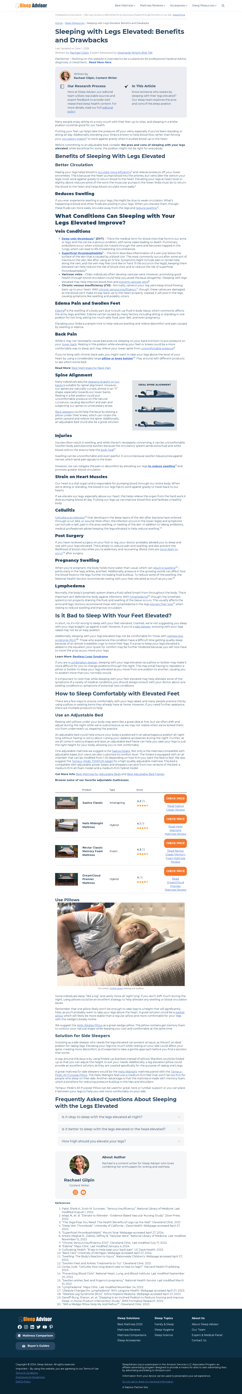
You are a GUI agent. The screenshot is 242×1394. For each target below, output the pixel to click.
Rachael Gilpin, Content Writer (95, 77)
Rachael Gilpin (79, 52)
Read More (179, 14)
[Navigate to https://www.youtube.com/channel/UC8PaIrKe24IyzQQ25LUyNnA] (83, 1192)
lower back (69, 344)
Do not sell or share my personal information (147, 1381)
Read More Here (100, 62)
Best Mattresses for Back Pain (91, 368)
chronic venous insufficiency (117, 289)
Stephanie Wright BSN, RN (134, 52)
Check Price (175, 798)
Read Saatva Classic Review (175, 808)
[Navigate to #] (223, 5)
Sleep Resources (74, 23)
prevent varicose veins (133, 281)
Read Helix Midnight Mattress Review (175, 830)
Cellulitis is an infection (70, 517)
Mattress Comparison (38, 1335)
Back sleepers (64, 411)
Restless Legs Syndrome (90, 656)
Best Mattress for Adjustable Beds (98, 774)
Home (59, 23)
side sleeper (143, 626)
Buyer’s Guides (38, 1345)
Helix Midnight (127, 1071)
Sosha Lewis (116, 988)
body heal (107, 450)
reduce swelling (146, 208)
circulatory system (74, 138)
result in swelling (164, 567)
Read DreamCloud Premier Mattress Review (175, 884)
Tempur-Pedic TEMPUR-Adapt (92, 761)
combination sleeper (83, 662)
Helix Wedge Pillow (90, 1025)
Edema (60, 310)
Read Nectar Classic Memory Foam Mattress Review (175, 856)
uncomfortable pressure (157, 348)
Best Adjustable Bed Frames (145, 774)
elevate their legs (161, 604)
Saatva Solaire (121, 751)
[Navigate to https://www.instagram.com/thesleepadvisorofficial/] (75, 1192)
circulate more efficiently (114, 172)
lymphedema (139, 596)
